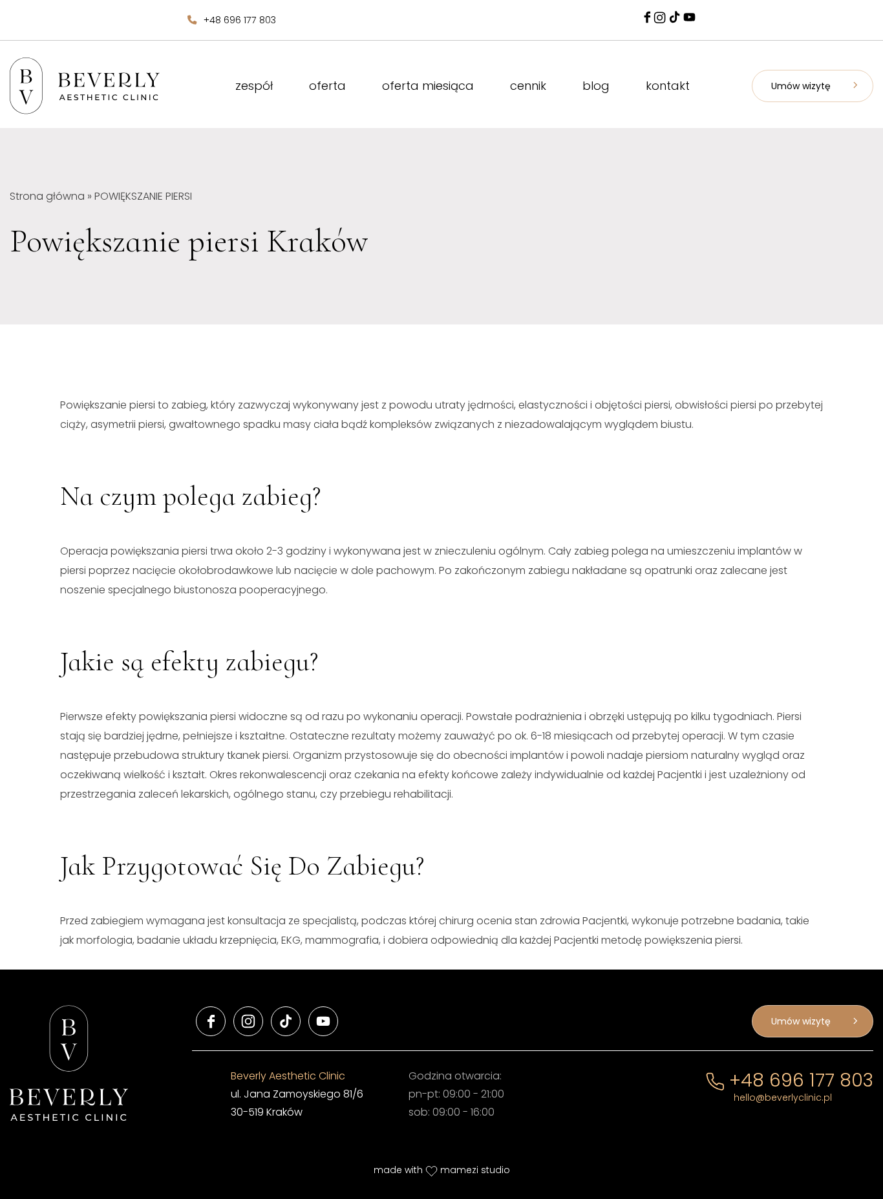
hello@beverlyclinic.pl (783, 1097)
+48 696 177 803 (240, 20)
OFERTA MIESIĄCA (428, 86)
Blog (596, 86)
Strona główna (47, 196)
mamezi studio (475, 1169)
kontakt (668, 86)
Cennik (528, 86)
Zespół (254, 86)
